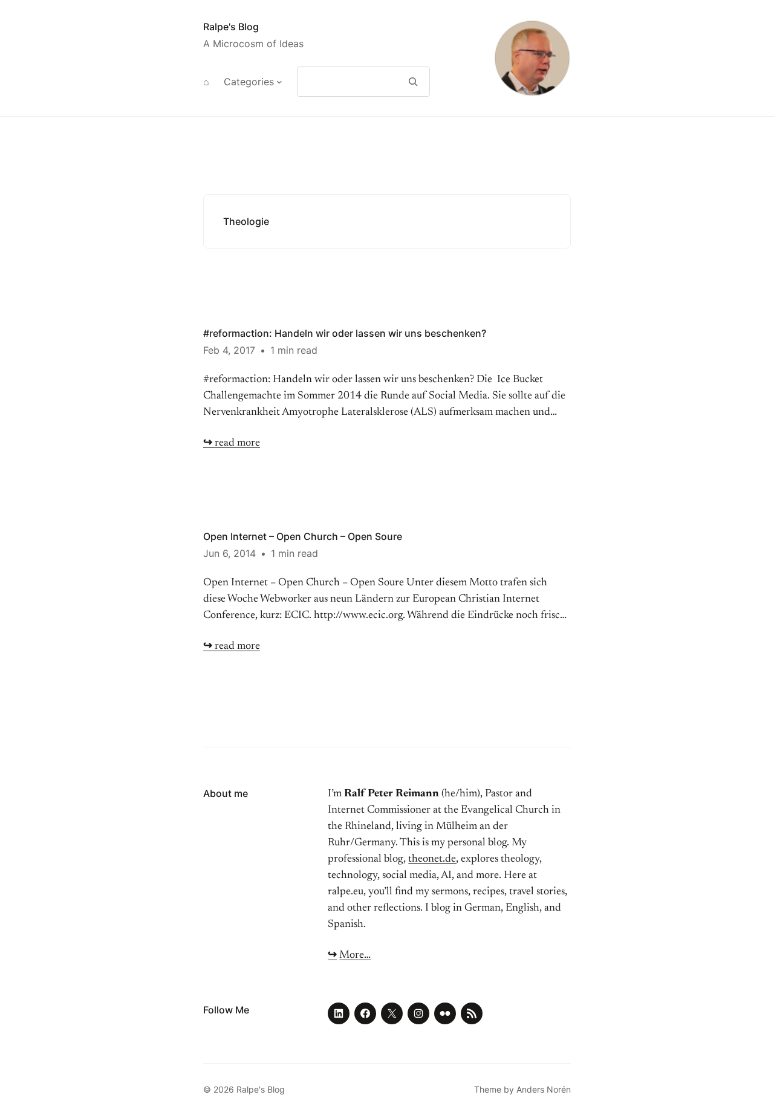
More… (355, 955)
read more (231, 443)
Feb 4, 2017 (229, 350)
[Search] (413, 81)
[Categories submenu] (279, 82)
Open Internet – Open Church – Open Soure (302, 536)
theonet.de (432, 859)
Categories (249, 82)
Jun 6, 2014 (229, 553)
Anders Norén (543, 1089)
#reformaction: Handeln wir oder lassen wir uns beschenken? (344, 333)
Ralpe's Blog (231, 27)
